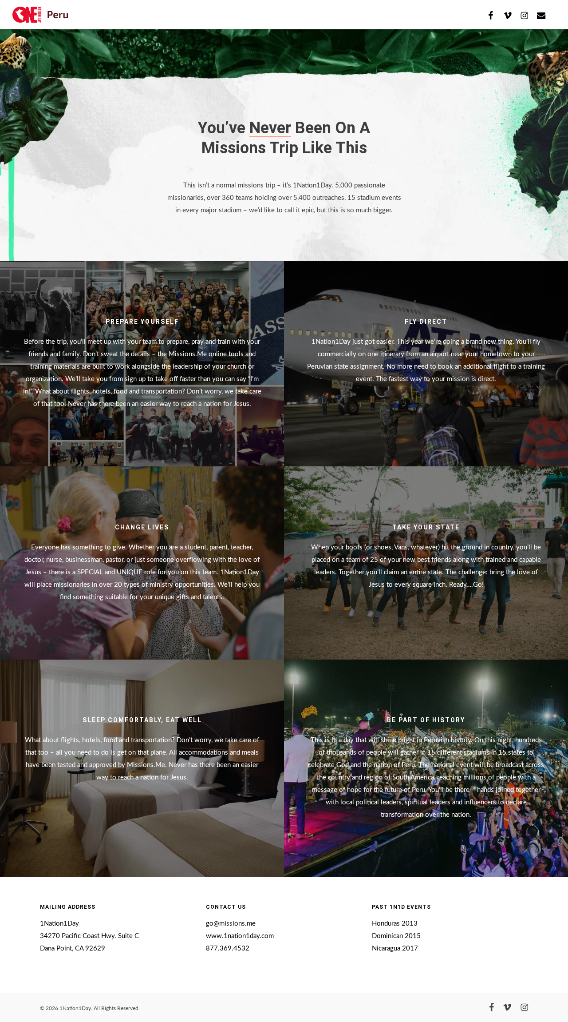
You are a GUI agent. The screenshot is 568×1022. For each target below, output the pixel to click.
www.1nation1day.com (240, 936)
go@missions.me (231, 923)
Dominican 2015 (396, 936)
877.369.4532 (227, 948)
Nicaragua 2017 (395, 948)
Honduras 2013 (395, 923)
